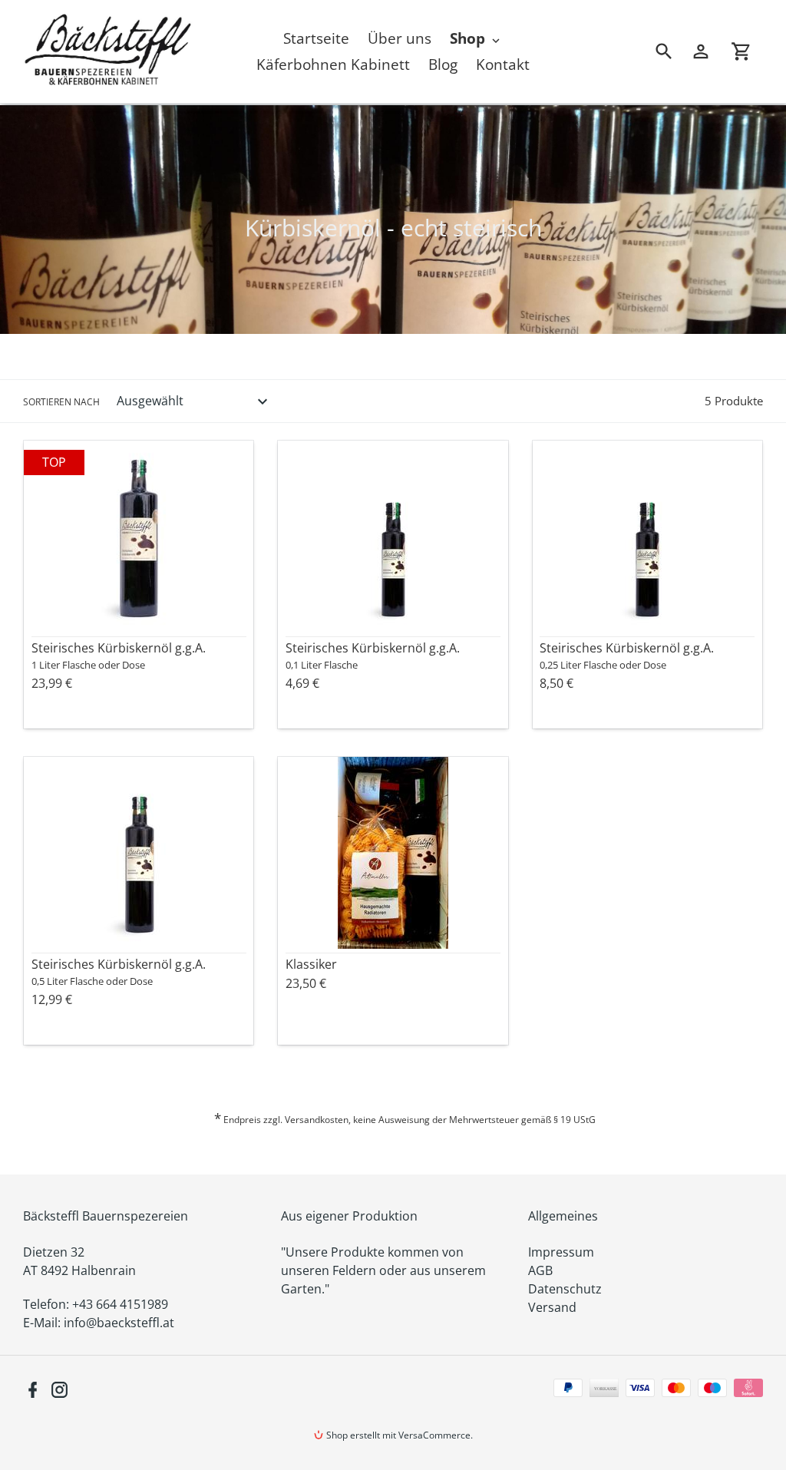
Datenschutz (565, 1288)
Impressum (561, 1252)
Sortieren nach (61, 401)
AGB (540, 1270)
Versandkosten (316, 1119)
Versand (552, 1307)
